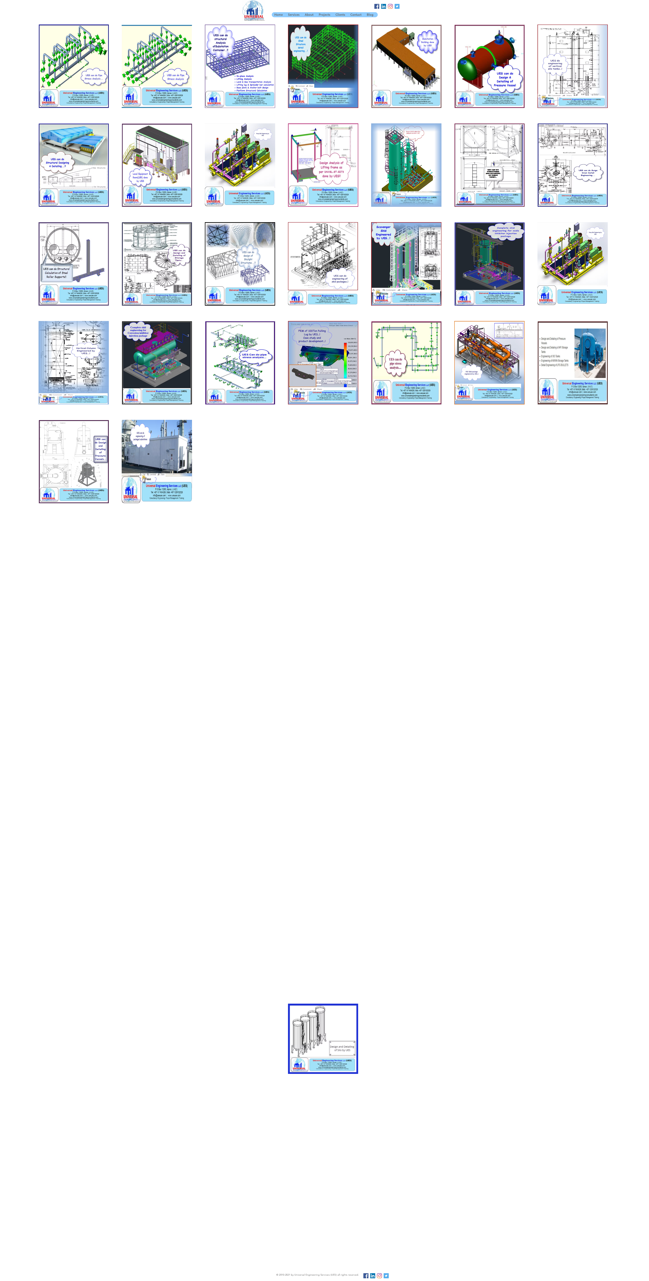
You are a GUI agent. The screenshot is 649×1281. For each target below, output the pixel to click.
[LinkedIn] (383, 6)
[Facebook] (376, 6)
